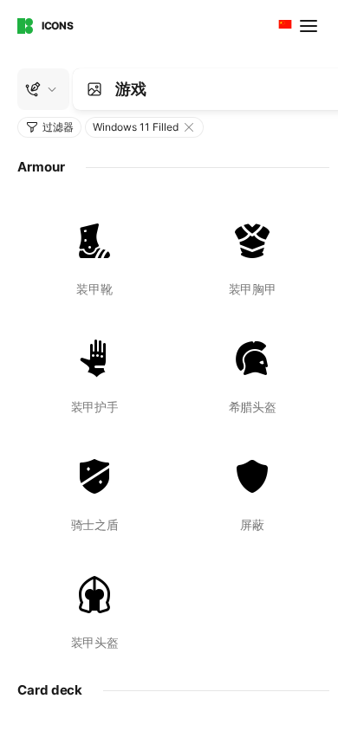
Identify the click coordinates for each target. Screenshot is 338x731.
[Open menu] (310, 26)
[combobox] (283, 26)
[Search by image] (94, 89)
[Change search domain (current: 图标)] (43, 89)
